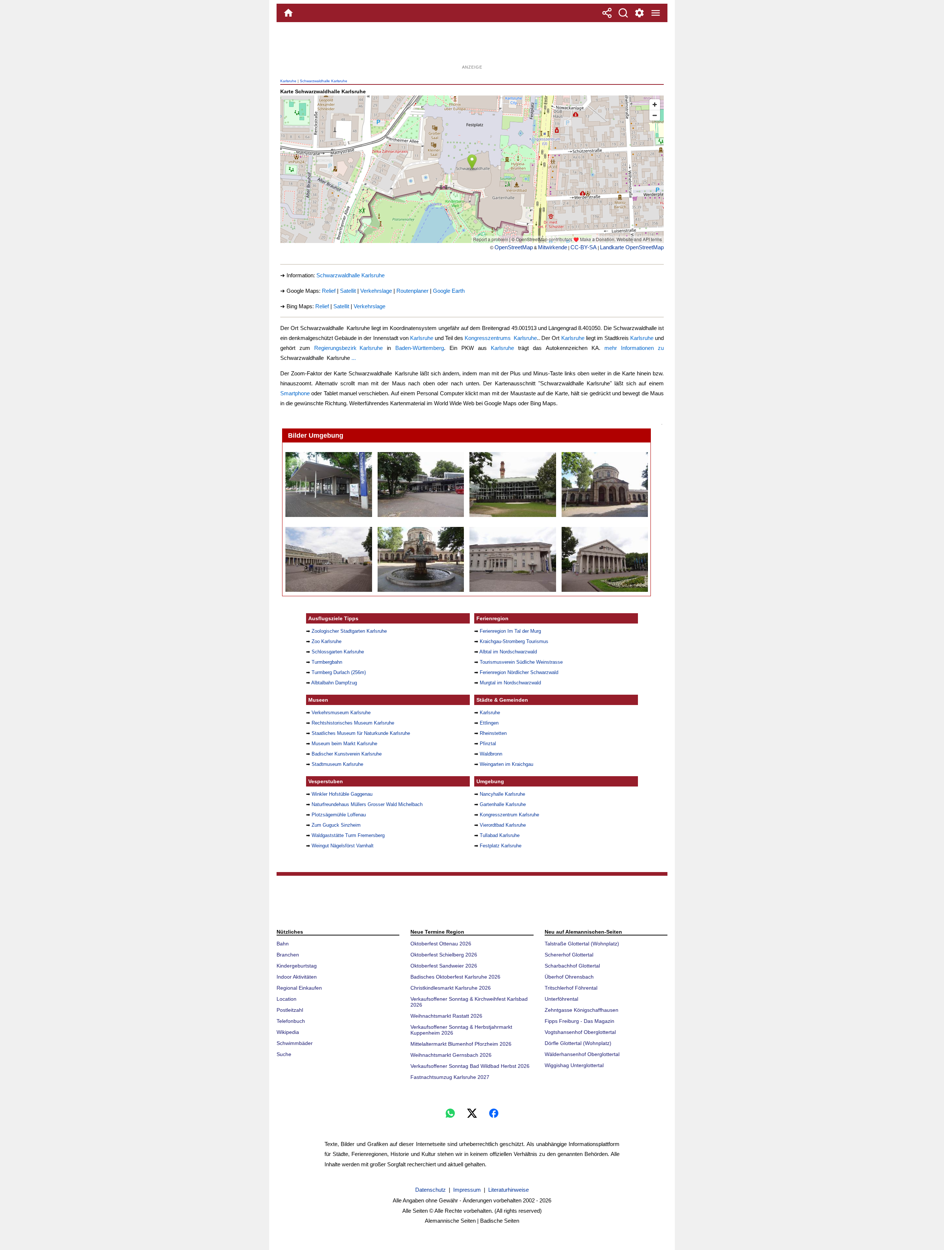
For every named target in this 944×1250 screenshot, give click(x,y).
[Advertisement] (472, 46)
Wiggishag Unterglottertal (574, 1065)
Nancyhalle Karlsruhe (502, 794)
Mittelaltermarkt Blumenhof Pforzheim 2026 (460, 1044)
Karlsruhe (288, 81)
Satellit (348, 291)
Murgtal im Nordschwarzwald (510, 682)
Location (286, 999)
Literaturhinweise (508, 1190)
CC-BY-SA (583, 247)
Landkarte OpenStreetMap (632, 247)
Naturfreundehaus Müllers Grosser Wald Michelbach (367, 804)
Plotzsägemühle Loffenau (339, 814)
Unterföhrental (561, 999)
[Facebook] (494, 1113)
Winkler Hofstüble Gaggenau (342, 794)
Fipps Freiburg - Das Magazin (579, 1021)
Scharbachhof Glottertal (572, 966)
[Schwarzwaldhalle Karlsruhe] (328, 484)
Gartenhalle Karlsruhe (503, 804)
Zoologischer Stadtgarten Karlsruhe (349, 631)
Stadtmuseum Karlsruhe (337, 764)
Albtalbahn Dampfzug (334, 682)
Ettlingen (489, 723)
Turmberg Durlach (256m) (339, 672)
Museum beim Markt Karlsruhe (344, 743)
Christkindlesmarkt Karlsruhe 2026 (450, 988)
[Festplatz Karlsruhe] (328, 559)
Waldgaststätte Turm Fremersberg (348, 835)
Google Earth (449, 291)
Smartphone (295, 393)
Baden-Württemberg (419, 348)
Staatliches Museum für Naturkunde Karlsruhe (361, 733)
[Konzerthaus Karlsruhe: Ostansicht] (512, 559)
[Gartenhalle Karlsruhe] (512, 484)
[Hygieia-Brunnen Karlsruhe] (420, 559)
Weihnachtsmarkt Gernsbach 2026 (451, 1055)
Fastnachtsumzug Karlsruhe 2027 (449, 1077)
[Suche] (623, 13)
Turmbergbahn (327, 662)
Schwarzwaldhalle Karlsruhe (323, 81)
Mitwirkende (552, 247)
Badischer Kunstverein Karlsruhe (347, 754)
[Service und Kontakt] (639, 13)
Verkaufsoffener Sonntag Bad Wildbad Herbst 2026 (470, 1066)
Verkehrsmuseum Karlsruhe (341, 712)
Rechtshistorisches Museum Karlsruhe (353, 723)
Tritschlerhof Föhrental (571, 988)
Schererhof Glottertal (569, 955)
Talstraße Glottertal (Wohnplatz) (582, 944)
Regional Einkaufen (299, 988)
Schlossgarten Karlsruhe (338, 651)
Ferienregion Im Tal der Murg (510, 631)
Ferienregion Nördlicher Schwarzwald (519, 672)
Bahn (283, 944)
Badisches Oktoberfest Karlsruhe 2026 (455, 977)
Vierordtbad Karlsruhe (503, 825)
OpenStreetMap (513, 247)
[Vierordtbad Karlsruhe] (604, 484)
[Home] (288, 13)
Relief (329, 291)
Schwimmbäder (295, 1043)
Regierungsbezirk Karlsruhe (348, 348)
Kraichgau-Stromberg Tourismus (514, 641)
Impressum (467, 1190)
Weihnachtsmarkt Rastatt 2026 (446, 1016)
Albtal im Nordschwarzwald (508, 651)
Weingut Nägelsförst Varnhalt (343, 845)
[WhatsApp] (450, 1113)
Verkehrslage (376, 291)
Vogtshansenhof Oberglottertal (580, 1032)
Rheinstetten (493, 733)
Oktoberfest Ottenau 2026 (440, 944)
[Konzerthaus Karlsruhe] (604, 559)
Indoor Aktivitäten (297, 977)
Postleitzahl (290, 1010)
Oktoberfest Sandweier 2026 (443, 966)
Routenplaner (412, 291)
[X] (472, 1113)
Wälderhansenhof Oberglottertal (582, 1054)
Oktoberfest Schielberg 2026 (443, 955)
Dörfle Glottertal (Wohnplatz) (578, 1043)
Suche (284, 1054)
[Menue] (656, 13)
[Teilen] (607, 13)
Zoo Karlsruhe (326, 641)
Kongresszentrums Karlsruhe (501, 338)
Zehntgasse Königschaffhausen (581, 1010)
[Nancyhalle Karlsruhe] (420, 484)
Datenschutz (430, 1190)
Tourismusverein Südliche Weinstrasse (521, 662)
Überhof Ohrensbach (569, 977)
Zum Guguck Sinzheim (336, 825)
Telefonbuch (291, 1021)
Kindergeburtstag (297, 966)
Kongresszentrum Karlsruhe (509, 814)
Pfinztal (488, 743)
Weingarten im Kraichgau (506, 764)
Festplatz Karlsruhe (500, 845)
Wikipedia (288, 1032)
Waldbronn (491, 754)
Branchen (288, 955)
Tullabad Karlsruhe (500, 835)
